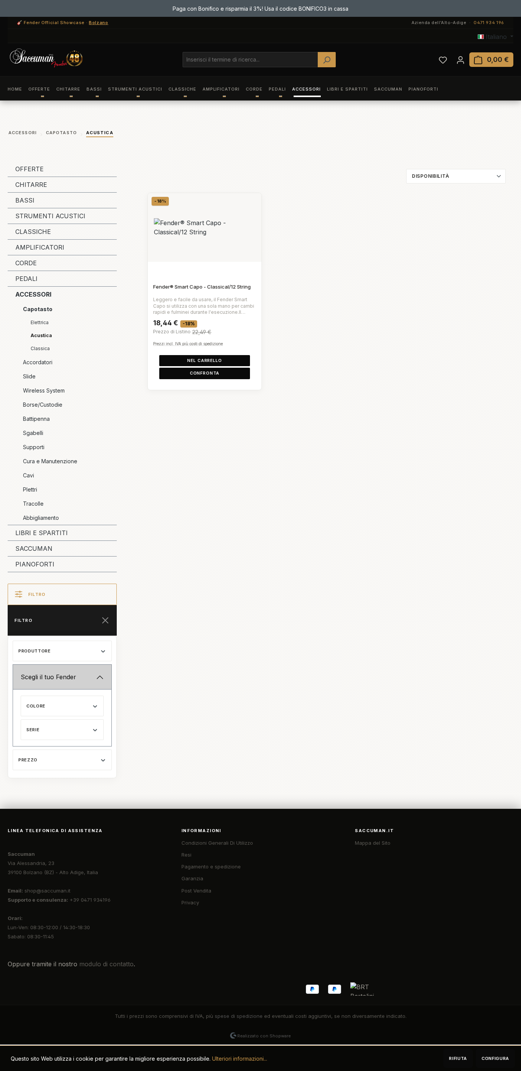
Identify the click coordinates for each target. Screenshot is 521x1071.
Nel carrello (204, 360)
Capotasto (37, 309)
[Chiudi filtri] (105, 620)
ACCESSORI (33, 294)
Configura (495, 1058)
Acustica (41, 335)
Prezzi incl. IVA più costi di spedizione (188, 343)
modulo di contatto (106, 964)
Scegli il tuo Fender (48, 677)
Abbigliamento (41, 517)
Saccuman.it (374, 830)
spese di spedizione (239, 1016)
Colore (36, 706)
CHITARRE (31, 184)
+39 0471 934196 (90, 900)
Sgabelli (33, 433)
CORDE (26, 263)
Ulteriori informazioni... (239, 1058)
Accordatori (37, 362)
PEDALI (26, 278)
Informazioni (201, 830)
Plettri (30, 489)
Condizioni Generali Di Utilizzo (217, 843)
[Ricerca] (327, 59)
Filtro (37, 594)
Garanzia (192, 878)
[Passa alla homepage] (46, 58)
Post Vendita (196, 891)
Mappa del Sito (372, 843)
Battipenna (36, 418)
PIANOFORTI (34, 564)
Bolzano (98, 22)
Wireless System (44, 390)
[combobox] (250, 59)
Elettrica (40, 322)
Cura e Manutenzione (50, 461)
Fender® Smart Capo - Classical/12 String (202, 287)
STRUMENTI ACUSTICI (50, 216)
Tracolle (33, 503)
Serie (32, 729)
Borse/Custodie (42, 404)
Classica (40, 348)
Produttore (34, 651)
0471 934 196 (489, 22)
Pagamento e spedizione (211, 866)
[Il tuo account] (460, 59)
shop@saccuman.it (47, 891)
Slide (29, 376)
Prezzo (28, 760)
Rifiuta (458, 1058)
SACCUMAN (33, 548)
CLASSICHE (33, 231)
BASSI (24, 200)
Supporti (33, 447)
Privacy (190, 902)
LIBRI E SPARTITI (41, 533)
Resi (186, 855)
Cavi (28, 475)
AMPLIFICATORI (39, 247)
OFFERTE (29, 169)
